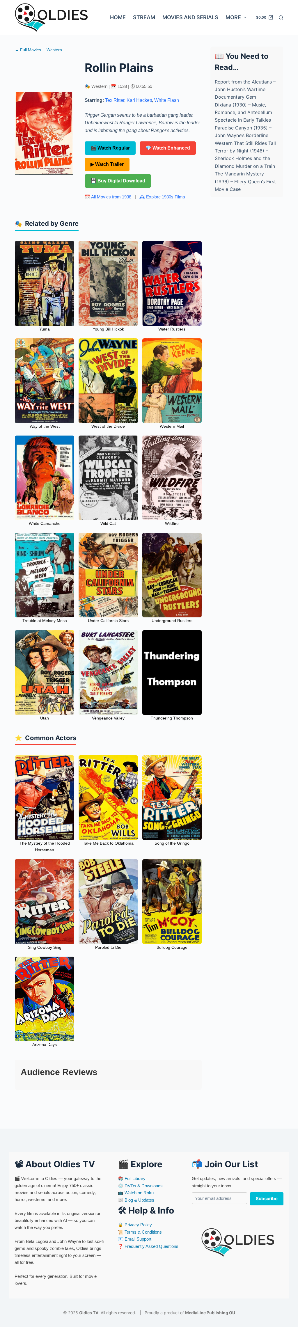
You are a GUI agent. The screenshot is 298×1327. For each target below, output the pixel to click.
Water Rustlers (171, 329)
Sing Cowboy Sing (44, 947)
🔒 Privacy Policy (135, 1224)
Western (54, 49)
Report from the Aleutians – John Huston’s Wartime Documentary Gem (245, 89)
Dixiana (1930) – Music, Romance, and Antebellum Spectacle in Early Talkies (243, 112)
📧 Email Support (134, 1239)
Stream (144, 17)
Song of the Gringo (172, 843)
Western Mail (172, 426)
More (233, 17)
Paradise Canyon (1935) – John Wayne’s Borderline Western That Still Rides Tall (245, 135)
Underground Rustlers (172, 620)
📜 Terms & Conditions (140, 1232)
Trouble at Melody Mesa (44, 620)
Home (118, 17)
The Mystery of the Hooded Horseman (44, 846)
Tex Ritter (114, 100)
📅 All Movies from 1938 (108, 196)
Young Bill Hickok (108, 329)
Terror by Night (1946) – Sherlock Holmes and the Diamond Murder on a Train (245, 158)
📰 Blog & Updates (136, 1200)
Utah (44, 718)
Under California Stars (108, 620)
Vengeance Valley (108, 718)
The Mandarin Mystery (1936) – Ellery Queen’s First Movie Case (245, 181)
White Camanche (45, 523)
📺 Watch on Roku (136, 1192)
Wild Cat (108, 523)
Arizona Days (44, 1044)
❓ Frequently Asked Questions (148, 1246)
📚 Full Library (132, 1178)
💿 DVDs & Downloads (140, 1185)
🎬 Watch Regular (110, 147)
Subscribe (267, 1198)
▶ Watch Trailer (107, 164)
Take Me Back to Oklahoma (108, 843)
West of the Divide (108, 426)
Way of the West (45, 426)
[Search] (281, 17)
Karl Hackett (139, 100)
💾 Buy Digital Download (118, 180)
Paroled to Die (108, 947)
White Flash (166, 100)
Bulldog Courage (172, 947)
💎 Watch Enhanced (168, 147)
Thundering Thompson (172, 718)
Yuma (44, 329)
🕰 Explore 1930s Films (162, 196)
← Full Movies (28, 49)
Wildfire (172, 523)
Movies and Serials (190, 17)
